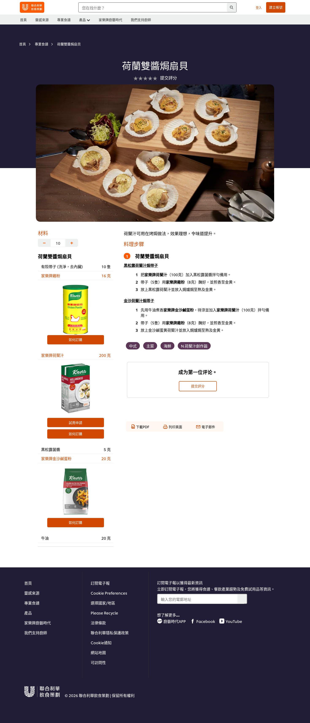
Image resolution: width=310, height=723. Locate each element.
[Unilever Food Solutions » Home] (32, 7)
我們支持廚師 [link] (141, 19)
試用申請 (75, 422)
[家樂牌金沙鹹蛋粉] (75, 491)
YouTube (234, 621)
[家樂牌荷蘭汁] (75, 388)
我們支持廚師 (35, 632)
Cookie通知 (101, 642)
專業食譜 (31, 602)
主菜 (150, 345)
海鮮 (167, 345)
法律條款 (98, 622)
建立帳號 (276, 7)
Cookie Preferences (109, 592)
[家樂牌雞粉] (75, 308)
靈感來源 (31, 592)
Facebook (205, 621)
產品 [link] (82, 19)
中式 (133, 345)
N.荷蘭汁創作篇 (194, 345)
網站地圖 (98, 652)
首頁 (28, 583)
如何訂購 (75, 339)
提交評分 (198, 386)
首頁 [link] (23, 19)
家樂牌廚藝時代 (37, 622)
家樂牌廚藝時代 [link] (110, 19)
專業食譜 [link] (64, 19)
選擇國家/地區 (103, 602)
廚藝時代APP (174, 621)
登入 (259, 7)
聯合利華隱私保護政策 (110, 632)
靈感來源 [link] (42, 19)
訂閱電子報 (100, 583)
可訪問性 (98, 662)
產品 (28, 612)
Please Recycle (104, 612)
